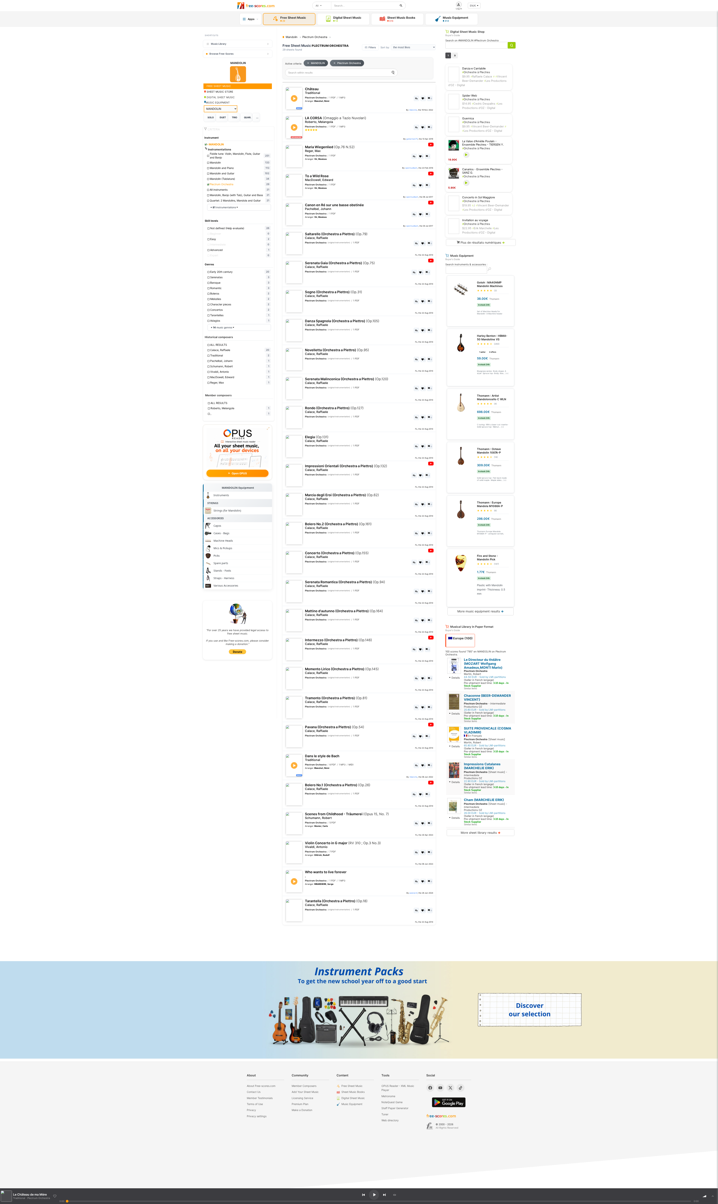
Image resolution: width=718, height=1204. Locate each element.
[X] (450, 1088)
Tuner (384, 1114)
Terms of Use (255, 1104)
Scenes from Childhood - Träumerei (347, 816)
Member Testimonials (260, 1098)
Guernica (468, 118)
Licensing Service (302, 1098)
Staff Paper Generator (394, 1108)
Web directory (390, 1120)
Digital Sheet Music (353, 1098)
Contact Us (253, 1091)
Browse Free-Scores (221, 53)
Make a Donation (302, 1110)
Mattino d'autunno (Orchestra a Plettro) (344, 613)
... (257, 117)
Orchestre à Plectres (476, 72)
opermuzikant (411, 168)
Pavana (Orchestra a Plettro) (334, 729)
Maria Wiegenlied (330, 149)
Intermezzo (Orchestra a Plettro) (338, 642)
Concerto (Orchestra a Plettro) (337, 555)
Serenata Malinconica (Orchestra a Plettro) (346, 381)
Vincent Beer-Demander (487, 126)
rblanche (413, 110)
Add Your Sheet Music (305, 1091)
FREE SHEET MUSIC (218, 86)
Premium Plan (300, 1104)
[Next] (384, 1195)
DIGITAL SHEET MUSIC (220, 97)
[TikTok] (460, 1088)
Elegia (317, 439)
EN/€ (473, 5)
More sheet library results (481, 832)
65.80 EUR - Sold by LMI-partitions (484, 745)
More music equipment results (480, 611)
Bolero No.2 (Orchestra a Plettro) (338, 526)
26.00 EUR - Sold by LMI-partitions (484, 812)
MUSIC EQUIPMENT (218, 102)
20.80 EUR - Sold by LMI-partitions (484, 709)
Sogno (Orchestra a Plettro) (333, 294)
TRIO (234, 117)
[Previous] (363, 1195)
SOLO (211, 117)
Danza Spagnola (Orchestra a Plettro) (342, 323)
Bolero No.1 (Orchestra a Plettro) (337, 787)
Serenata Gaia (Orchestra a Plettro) (340, 265)
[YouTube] (440, 1088)
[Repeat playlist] (394, 1194)
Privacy (251, 1110)
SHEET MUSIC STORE (219, 91)
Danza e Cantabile (474, 68)
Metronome (388, 1096)
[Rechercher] (401, 5)
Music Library (218, 43)
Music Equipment (351, 1104)
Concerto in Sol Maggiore (478, 197)
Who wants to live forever (325, 874)
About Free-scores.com (261, 1085)
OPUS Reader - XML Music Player (397, 1088)
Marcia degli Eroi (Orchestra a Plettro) (342, 497)
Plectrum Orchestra (349, 63)
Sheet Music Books (353, 1091)
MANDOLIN (215, 144)
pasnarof (413, 893)
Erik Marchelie (482, 228)
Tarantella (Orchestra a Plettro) (336, 903)
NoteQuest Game (392, 1102)
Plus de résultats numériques (482, 242)
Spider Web (469, 95)
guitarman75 (412, 139)
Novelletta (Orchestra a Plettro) (337, 352)
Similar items (470, 688)
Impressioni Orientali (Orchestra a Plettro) (346, 468)
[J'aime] (55, 1196)
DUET (223, 117)
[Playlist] (713, 1196)
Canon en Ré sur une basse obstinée (334, 207)
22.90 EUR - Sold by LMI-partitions (484, 781)
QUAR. (247, 117)
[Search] (393, 72)
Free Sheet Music (352, 1085)
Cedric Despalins (483, 103)
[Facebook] (430, 1088)
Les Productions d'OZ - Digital (482, 130)
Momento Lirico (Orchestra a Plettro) (342, 671)
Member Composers (304, 1085)
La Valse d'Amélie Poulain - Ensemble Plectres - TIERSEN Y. (483, 143)
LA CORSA (335, 120)
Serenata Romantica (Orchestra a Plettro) (345, 584)
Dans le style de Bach (322, 758)
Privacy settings (256, 1116)
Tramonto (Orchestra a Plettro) (336, 700)
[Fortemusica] (429, 1126)
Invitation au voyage (475, 220)
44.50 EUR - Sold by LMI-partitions (485, 676)
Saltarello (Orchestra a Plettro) (336, 236)
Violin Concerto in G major (343, 845)
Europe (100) (462, 638)
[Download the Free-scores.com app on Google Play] (449, 1102)
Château (312, 91)
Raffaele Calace (481, 76)
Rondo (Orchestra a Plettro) (334, 410)
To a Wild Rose (319, 178)
